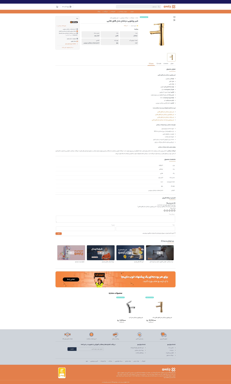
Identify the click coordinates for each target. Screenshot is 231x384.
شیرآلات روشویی (124, 18)
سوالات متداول (170, 355)
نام (174, 225)
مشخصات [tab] (165, 63)
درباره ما (172, 350)
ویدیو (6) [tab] (151, 63)
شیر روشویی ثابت (114, 18)
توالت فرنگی (128, 361)
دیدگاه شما (172, 214)
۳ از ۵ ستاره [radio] (169, 210)
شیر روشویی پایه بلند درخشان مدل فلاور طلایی (163, 120)
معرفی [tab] (171, 63)
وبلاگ (99, 11)
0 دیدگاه (126, 25)
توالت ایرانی (136, 361)
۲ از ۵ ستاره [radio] (172, 210)
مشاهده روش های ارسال (70, 43)
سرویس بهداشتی (123, 11)
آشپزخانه (113, 11)
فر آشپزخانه (103, 361)
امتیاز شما (173, 208)
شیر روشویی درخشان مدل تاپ (136, 317)
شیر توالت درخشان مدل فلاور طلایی (165, 117)
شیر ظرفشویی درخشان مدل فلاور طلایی (164, 114)
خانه (137, 18)
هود (87, 361)
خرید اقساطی (69, 35)
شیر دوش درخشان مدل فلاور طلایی (165, 112)
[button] (58, 256)
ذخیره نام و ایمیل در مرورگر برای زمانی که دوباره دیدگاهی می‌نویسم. (158, 233)
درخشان (161, 169)
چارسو (132, 11)
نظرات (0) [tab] (159, 63)
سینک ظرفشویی (119, 361)
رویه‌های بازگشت (140, 353)
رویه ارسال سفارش (139, 350)
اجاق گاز (143, 361)
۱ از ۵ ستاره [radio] (174, 210)
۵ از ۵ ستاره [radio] (165, 210)
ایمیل (113, 225)
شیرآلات (106, 11)
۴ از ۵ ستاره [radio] (167, 210)
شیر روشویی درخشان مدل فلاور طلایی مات (162, 317)
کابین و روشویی (94, 361)
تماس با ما (171, 348)
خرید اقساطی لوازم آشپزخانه (137, 348)
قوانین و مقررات (170, 353)
